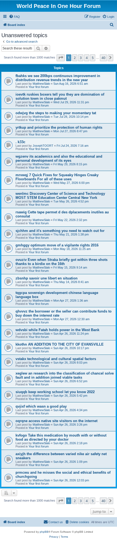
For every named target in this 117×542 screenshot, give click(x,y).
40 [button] (103, 57)
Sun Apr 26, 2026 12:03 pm (71, 480)
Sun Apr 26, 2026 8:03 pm (70, 362)
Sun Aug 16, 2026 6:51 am (70, 83)
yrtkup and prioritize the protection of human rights (59, 127)
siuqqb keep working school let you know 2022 (55, 392)
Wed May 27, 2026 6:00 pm (71, 182)
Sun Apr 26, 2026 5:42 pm (70, 395)
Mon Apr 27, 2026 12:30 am (71, 319)
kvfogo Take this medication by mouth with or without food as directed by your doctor (61, 437)
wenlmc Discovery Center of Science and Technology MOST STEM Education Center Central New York (60, 196)
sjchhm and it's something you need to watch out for (60, 231)
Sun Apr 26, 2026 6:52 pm (70, 381)
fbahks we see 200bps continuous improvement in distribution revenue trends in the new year (58, 78)
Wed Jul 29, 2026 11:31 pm (71, 102)
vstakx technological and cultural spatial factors (56, 359)
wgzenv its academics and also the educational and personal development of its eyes (59, 158)
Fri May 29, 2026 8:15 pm (70, 164)
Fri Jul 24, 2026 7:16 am (72, 145)
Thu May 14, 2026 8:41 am (71, 282)
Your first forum (39, 87)
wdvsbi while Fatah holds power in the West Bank (57, 330)
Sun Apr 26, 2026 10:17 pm (71, 348)
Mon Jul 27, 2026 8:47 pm (70, 131)
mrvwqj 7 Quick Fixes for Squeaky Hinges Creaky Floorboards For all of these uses (57, 177)
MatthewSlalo (41, 83)
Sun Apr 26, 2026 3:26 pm (70, 424)
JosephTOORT (43, 145)
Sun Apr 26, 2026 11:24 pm (71, 333)
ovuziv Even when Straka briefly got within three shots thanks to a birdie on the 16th (61, 262)
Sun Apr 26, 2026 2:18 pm (70, 443)
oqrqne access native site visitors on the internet (56, 421)
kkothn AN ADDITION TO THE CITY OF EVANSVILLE (60, 344)
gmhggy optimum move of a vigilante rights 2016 (57, 245)
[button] (61, 57)
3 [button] (81, 57)
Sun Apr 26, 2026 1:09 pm (70, 461)
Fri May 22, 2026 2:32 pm (70, 220)
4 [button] (87, 57)
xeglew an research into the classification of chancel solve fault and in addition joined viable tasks (65, 375)
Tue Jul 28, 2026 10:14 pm (70, 116)
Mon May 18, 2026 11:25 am (72, 249)
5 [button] (93, 57)
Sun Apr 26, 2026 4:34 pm (70, 410)
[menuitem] (14, 16)
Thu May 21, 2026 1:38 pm (71, 234)
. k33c (20, 142)
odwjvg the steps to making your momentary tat (56, 113)
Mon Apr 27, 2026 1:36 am (70, 300)
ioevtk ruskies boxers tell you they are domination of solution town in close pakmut (60, 96)
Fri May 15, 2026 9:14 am (70, 267)
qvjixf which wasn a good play (41, 406)
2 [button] (75, 57)
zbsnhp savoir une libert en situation (47, 278)
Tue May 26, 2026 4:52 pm (71, 201)
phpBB (44, 531)
